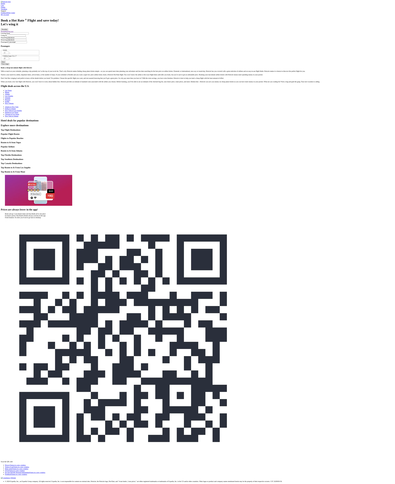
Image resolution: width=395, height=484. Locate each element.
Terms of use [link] (17, 467)
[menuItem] (4, 13)
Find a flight (5, 64)
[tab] (8, 90)
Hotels (3, 3)
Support (3, 11)
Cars (2, 5)
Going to (4, 35)
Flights (3, 7)
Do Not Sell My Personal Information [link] (25, 472)
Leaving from (5, 33)
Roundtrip (4, 29)
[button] (197, 130)
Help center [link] (16, 469)
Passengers (4, 42)
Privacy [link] (15, 465)
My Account (5, 15)
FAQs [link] (15, 471)
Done (3, 62)
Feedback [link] (16, 474)
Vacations (4, 9)
